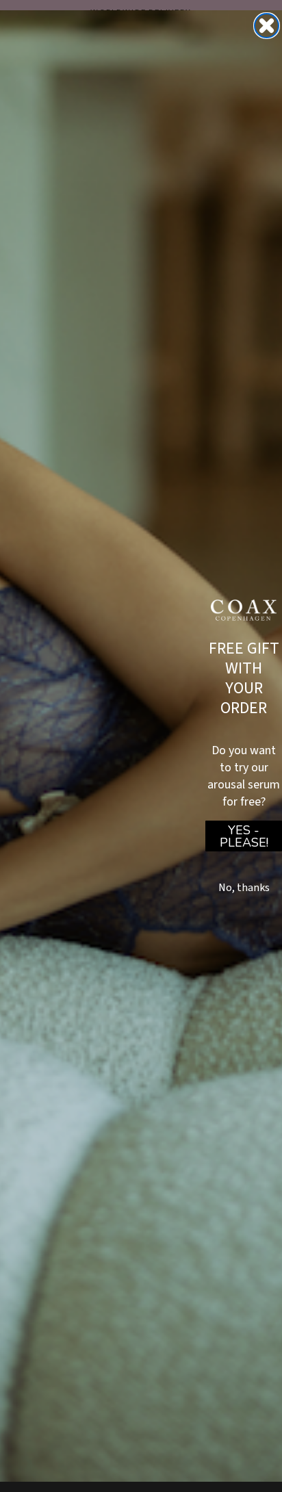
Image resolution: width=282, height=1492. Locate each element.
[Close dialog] (267, 26)
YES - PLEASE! (244, 836)
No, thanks (244, 887)
